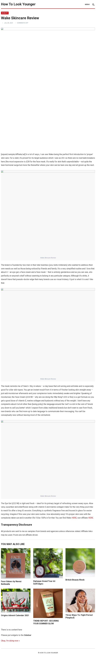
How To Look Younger (18, 4)
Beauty (5, 13)
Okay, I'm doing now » (10, 640)
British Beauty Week (75, 580)
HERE (74, 518)
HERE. (91, 518)
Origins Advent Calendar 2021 (15, 615)
